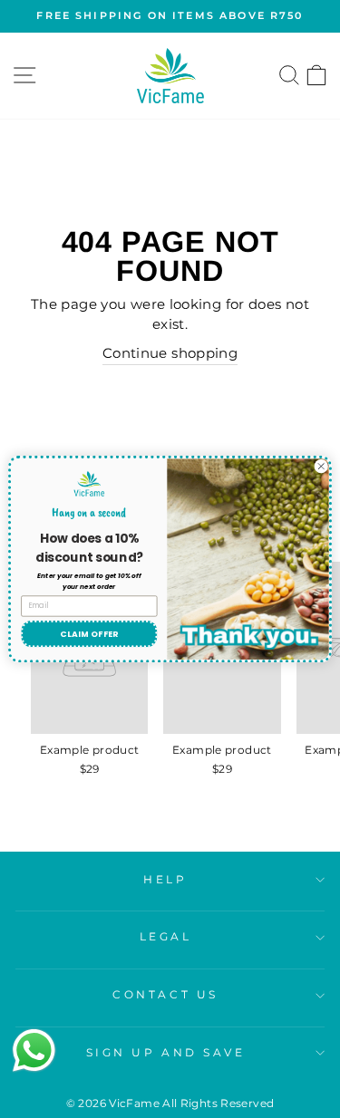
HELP (165, 879)
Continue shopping (170, 353)
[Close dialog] (321, 466)
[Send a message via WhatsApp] (34, 1050)
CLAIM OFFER (89, 634)
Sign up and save (166, 1052)
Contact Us (165, 994)
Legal (166, 936)
